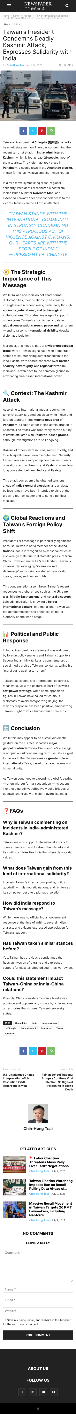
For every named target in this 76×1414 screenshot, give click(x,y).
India (34, 1023)
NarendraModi (28, 1028)
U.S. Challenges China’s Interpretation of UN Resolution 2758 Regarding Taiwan (18, 1080)
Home (6, 15)
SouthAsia (46, 1028)
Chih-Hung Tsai (15, 65)
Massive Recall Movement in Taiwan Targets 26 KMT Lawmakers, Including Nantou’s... (50, 1209)
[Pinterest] (42, 131)
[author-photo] (38, 1123)
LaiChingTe (10, 1028)
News (16, 15)
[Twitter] (33, 131)
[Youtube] (54, 1392)
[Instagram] (33, 1392)
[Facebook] (23, 131)
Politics (27, 15)
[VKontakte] (43, 1392)
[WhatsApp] (51, 131)
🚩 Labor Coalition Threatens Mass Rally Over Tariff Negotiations (49, 1162)
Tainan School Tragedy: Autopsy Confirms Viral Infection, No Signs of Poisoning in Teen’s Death (57, 1082)
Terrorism (10, 1033)
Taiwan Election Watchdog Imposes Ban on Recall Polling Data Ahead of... (51, 1185)
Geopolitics (21, 1023)
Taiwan (60, 1028)
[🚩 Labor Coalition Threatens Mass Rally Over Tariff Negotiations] (14, 1165)
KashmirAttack (49, 1023)
